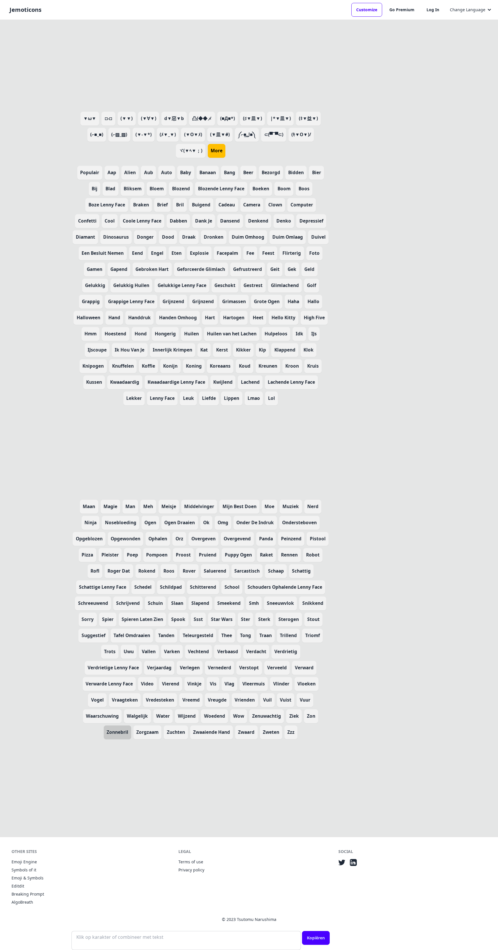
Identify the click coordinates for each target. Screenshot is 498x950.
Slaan (177, 603)
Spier (108, 619)
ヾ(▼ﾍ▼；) (190, 150)
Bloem (157, 188)
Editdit (18, 886)
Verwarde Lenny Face (109, 684)
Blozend (181, 188)
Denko (283, 221)
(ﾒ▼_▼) (168, 134)
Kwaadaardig (124, 382)
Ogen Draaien (179, 522)
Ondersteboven (299, 522)
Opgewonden (125, 538)
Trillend (288, 635)
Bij (94, 188)
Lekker (134, 398)
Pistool (318, 538)
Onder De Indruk (255, 522)
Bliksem (133, 188)
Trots (110, 651)
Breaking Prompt (28, 894)
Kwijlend (223, 382)
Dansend (230, 221)
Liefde (209, 398)
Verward (304, 667)
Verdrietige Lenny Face (113, 667)
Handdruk (139, 317)
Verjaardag (159, 667)
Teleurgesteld (198, 635)
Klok (308, 350)
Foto (314, 253)
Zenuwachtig (266, 716)
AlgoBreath (22, 902)
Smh (254, 603)
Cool (110, 221)
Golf (311, 285)
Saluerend (215, 571)
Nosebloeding (120, 522)
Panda (266, 538)
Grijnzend (173, 301)
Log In (433, 9)
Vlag (229, 684)
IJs (314, 333)
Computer (301, 205)
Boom (284, 188)
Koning (194, 366)
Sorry (88, 619)
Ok (206, 522)
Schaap (276, 571)
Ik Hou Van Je (129, 350)
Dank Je (203, 221)
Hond (141, 333)
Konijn (170, 366)
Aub (148, 172)
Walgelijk (137, 716)
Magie (110, 506)
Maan (89, 506)
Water (163, 716)
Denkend (258, 221)
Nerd (312, 506)
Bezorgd (271, 172)
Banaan (207, 172)
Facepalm (227, 253)
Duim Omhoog (248, 237)
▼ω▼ (89, 118)
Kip (262, 350)
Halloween (88, 317)
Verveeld (277, 667)
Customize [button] (366, 9)
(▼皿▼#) (220, 134)
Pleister (110, 555)
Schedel (143, 587)
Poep (132, 555)
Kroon (292, 366)
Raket (266, 555)
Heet (258, 317)
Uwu (129, 651)
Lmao (254, 398)
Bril (180, 205)
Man (130, 506)
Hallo (313, 301)
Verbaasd (227, 651)
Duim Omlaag (287, 237)
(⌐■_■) (96, 134)
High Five (314, 317)
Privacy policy (191, 870)
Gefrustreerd (247, 269)
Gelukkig (95, 285)
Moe (269, 506)
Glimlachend (285, 285)
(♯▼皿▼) (252, 118)
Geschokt (224, 285)
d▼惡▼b (174, 118)
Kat (204, 350)
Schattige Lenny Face (102, 587)
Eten (176, 253)
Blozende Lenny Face (221, 188)
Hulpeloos (276, 333)
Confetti (87, 221)
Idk (299, 333)
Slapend (200, 603)
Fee (250, 253)
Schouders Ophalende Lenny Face (285, 587)
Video (147, 684)
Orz (179, 538)
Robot (313, 555)
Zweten (271, 732)
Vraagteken (125, 700)
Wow (238, 716)
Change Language (467, 9)
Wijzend (187, 716)
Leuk (188, 398)
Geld (309, 269)
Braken (141, 205)
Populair (89, 172)
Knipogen (93, 366)
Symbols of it (24, 870)
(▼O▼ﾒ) (193, 134)
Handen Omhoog (178, 317)
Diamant (85, 237)
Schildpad (171, 587)
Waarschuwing (102, 716)
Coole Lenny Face (142, 221)
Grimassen (234, 301)
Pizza (87, 555)
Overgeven (203, 538)
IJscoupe (97, 350)
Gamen (94, 269)
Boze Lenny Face (106, 205)
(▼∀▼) (148, 118)
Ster (245, 619)
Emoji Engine (24, 862)
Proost (183, 555)
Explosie (199, 253)
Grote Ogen (267, 301)
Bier (316, 172)
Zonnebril (117, 732)
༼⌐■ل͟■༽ (247, 134)
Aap (111, 172)
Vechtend (198, 651)
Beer (248, 172)
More (216, 150)
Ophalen (157, 538)
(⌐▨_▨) (119, 134)
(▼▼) (126, 118)
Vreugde (217, 700)
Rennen (289, 555)
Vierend (170, 684)
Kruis (313, 366)
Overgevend (237, 538)
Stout (313, 619)
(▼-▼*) (143, 134)
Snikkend (312, 603)
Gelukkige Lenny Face (182, 285)
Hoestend (115, 333)
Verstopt (249, 667)
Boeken (260, 188)
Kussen (94, 382)
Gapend (118, 269)
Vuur (305, 700)
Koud (244, 366)
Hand (114, 317)
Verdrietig (285, 651)
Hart (210, 317)
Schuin (155, 603)
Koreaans (220, 366)
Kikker (243, 350)
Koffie (148, 366)
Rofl (94, 571)
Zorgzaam (147, 732)
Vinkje (194, 684)
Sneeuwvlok (280, 603)
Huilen (191, 333)
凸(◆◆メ (202, 118)
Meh (148, 506)
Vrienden (245, 700)
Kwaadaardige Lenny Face (176, 382)
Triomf (312, 635)
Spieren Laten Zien (142, 619)
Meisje (168, 506)
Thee (226, 635)
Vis (213, 684)
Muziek (290, 506)
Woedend (214, 716)
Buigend (201, 205)
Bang (229, 172)
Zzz (291, 732)
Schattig (301, 571)
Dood (168, 237)
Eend (137, 253)
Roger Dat (118, 571)
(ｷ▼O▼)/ (301, 134)
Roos (168, 571)
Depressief (311, 221)
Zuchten (176, 732)
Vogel (97, 700)
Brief (162, 205)
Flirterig (291, 253)
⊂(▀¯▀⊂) (273, 134)
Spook (178, 619)
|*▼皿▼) (280, 118)
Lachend (250, 382)
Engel (157, 253)
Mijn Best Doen (239, 506)
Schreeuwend (93, 603)
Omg (223, 522)
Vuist (285, 700)
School (232, 587)
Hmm (90, 333)
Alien (130, 172)
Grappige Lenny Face (131, 301)
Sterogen (288, 619)
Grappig (91, 301)
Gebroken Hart (152, 269)
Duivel (318, 237)
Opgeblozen (89, 538)
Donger (145, 237)
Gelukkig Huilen (131, 285)
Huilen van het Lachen (231, 333)
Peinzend (291, 538)
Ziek (294, 716)
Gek (292, 269)
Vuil (267, 700)
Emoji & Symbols (28, 878)
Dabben (178, 221)
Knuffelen (123, 366)
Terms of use (190, 862)
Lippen (231, 398)
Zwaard (246, 732)
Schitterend (203, 587)
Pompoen (156, 555)
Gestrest (253, 285)
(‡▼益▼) (308, 118)
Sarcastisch (247, 571)
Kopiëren (316, 938)
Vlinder (281, 684)
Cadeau (226, 205)
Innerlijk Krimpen (172, 350)
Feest (268, 253)
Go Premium (401, 9)
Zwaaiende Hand (211, 732)
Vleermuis (253, 684)
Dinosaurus (116, 237)
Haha (293, 301)
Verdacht (256, 651)
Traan (265, 635)
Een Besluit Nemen (103, 253)
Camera (251, 205)
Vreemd (191, 700)
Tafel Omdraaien (132, 635)
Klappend (284, 350)
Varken (172, 651)
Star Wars (222, 619)
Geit (275, 269)
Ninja (90, 522)
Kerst (222, 350)
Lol (271, 398)
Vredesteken (160, 700)
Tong (245, 635)
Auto (166, 172)
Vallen (149, 651)
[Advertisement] (200, 64)
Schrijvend (128, 603)
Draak (189, 237)
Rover (189, 571)
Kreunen (268, 366)
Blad (110, 188)
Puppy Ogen (238, 555)
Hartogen (233, 317)
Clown (275, 205)
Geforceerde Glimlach (201, 269)
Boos (304, 188)
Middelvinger (199, 506)
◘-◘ (108, 118)
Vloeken (306, 684)
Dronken (213, 237)
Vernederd (219, 667)
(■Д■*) (227, 118)
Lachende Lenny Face (291, 382)
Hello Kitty (283, 317)
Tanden (166, 635)
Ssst (198, 619)
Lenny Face (162, 398)
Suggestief (93, 635)
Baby (185, 172)
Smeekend (229, 603)
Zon (311, 716)
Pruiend (207, 555)
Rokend (146, 571)
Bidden (296, 172)
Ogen (150, 522)
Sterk (264, 619)
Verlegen (190, 667)
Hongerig (165, 333)
